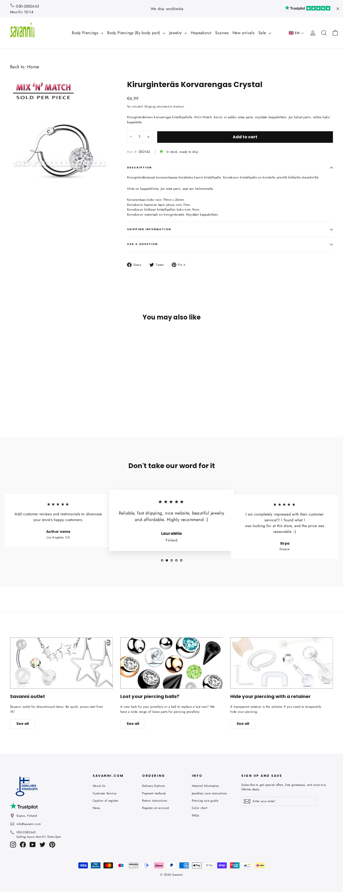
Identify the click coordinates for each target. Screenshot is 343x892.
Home (33, 66)
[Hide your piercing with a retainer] (281, 663)
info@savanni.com (29, 824)
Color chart (199, 808)
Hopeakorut (201, 33)
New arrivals (243, 33)
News (96, 808)
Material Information (205, 786)
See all (22, 723)
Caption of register (105, 800)
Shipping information (149, 229)
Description (139, 167)
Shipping (150, 106)
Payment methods (154, 793)
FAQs (195, 815)
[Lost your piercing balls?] (171, 663)
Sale (262, 33)
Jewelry (176, 33)
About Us (99, 786)
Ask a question (142, 244)
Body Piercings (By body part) (134, 33)
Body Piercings (85, 33)
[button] (296, 33)
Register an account (155, 808)
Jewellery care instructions (209, 793)
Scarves (221, 33)
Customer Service (104, 793)
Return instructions (154, 800)
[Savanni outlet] (61, 663)
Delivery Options (153, 786)
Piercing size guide (205, 800)
